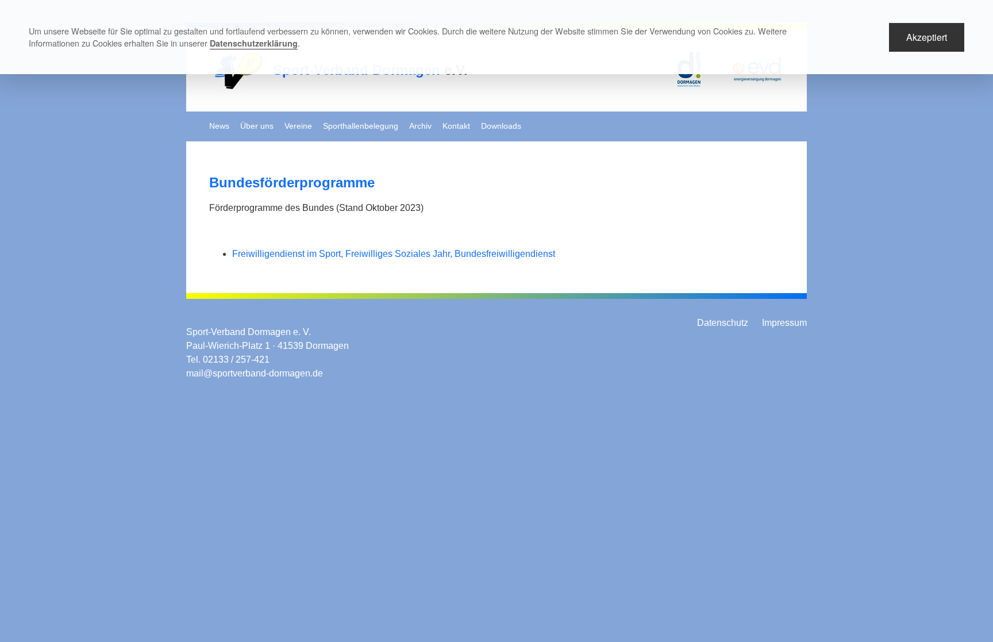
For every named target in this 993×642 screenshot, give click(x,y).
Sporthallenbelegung (360, 126)
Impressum (784, 323)
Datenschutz (722, 323)
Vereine (298, 126)
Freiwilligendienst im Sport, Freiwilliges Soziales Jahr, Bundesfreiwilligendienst (393, 254)
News (219, 126)
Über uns (257, 126)
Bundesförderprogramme (292, 182)
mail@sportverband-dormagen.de (254, 373)
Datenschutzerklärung (254, 43)
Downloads (501, 126)
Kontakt (456, 126)
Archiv (420, 126)
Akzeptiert (926, 37)
